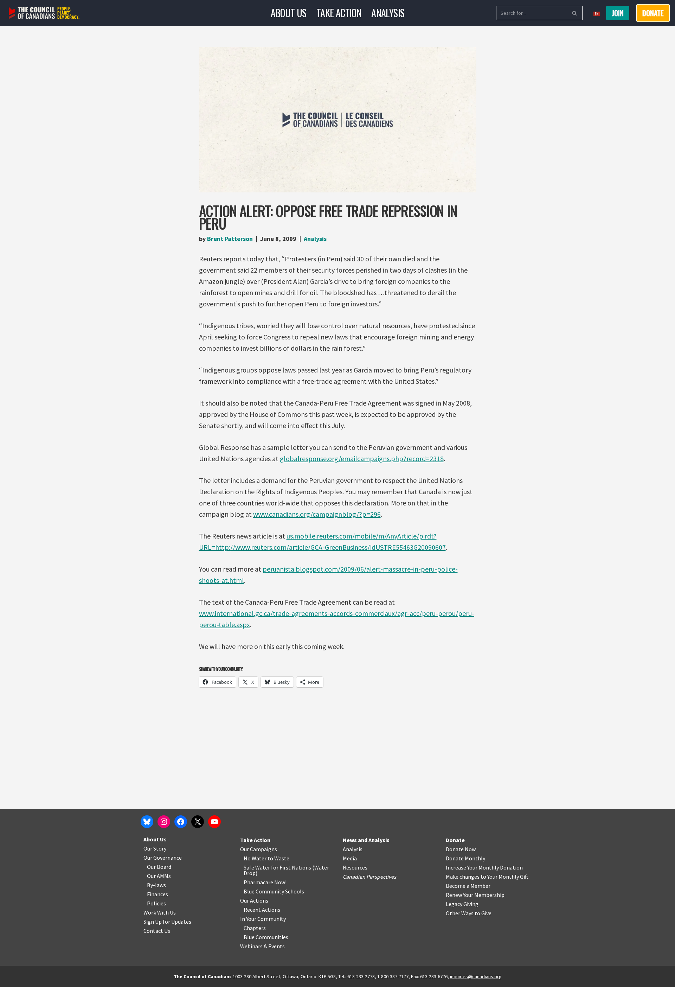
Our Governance (162, 857)
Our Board (159, 866)
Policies (156, 903)
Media (350, 858)
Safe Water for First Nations (277, 867)
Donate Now (461, 849)
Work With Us (159, 912)
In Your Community (263, 918)
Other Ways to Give (468, 913)
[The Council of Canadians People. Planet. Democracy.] (44, 13)
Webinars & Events (262, 946)
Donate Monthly (465, 858)
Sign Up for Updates (167, 921)
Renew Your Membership (475, 894)
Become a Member (468, 885)
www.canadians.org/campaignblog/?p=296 (317, 514)
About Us (289, 13)
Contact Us (156, 930)
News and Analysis (366, 839)
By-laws (156, 885)
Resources (355, 867)
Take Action (338, 13)
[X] (197, 821)
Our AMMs (159, 875)
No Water (256, 858)
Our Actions (254, 900)
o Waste (279, 858)
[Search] (575, 13)
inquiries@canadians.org (476, 976)
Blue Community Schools (274, 891)
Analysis (387, 13)
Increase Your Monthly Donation (484, 867)
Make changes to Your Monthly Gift (487, 876)
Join (618, 13)
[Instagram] (164, 821)
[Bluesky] (147, 821)
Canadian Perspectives (369, 876)
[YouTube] (214, 821)
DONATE (653, 13)
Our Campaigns (258, 849)
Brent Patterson (230, 239)
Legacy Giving (462, 904)
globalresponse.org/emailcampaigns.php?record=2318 (362, 458)
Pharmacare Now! (265, 882)
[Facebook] (180, 821)
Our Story (154, 848)
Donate (455, 839)
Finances (157, 894)
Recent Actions (262, 909)
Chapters (255, 927)
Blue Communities (266, 937)
